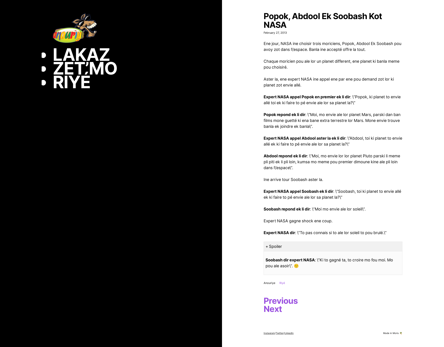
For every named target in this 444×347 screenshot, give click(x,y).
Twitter (280, 333)
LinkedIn (289, 333)
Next (273, 309)
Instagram (269, 333)
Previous (281, 301)
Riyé (282, 283)
